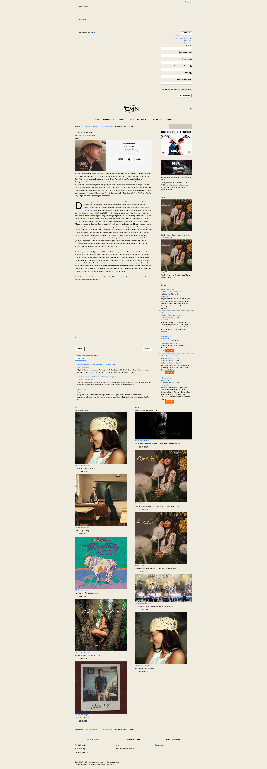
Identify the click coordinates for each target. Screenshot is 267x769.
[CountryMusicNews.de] (131, 109)
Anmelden (80, 359)
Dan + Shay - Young (82, 531)
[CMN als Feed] (188, 126)
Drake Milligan (165, 380)
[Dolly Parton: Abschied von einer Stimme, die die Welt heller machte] (163, 425)
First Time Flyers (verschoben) (171, 292)
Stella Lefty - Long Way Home (85, 468)
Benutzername (84, 7)
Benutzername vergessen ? (182, 38)
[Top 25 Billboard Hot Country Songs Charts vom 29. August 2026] (176, 255)
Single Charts (165, 272)
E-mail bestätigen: (183, 79)
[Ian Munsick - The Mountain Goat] (101, 562)
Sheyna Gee (165, 338)
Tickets (169, 351)
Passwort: (186, 59)
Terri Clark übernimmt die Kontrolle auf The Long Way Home (97, 377)
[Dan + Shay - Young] (101, 500)
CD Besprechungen (82, 465)
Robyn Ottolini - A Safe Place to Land (87, 655)
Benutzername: (184, 52)
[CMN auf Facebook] (172, 126)
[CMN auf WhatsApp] (180, 126)
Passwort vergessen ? (184, 36)
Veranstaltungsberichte (143, 603)
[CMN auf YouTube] (184, 126)
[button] (109, 120)
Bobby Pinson (80, 344)
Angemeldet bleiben (86, 32)
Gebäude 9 (164, 320)
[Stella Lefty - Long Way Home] (101, 438)
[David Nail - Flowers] (101, 687)
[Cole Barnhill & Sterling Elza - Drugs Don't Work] (176, 142)
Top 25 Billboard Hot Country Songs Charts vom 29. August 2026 (157, 506)
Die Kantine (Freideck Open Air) (171, 363)
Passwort (82, 19)
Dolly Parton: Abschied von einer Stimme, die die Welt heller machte (158, 444)
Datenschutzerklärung (82, 764)
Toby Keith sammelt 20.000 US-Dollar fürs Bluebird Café (96, 364)
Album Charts (165, 232)
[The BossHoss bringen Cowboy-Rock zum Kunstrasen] (163, 588)
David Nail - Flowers (82, 718)
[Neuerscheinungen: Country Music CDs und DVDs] (176, 167)
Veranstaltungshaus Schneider (171, 343)
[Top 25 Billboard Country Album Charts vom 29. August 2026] (176, 215)
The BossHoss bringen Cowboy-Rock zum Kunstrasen (154, 606)
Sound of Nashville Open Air (170, 358)
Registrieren (188, 40)
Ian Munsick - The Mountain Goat (86, 593)
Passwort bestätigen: (182, 66)
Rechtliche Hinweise (98, 764)
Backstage (164, 296)
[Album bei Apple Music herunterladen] (129, 159)
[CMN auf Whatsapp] (181, 729)
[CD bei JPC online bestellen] (138, 159)
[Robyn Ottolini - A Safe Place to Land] (101, 625)
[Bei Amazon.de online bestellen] (120, 159)
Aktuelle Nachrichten (142, 440)
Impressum (110, 764)
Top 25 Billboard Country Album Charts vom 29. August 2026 (155, 568)
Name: (187, 45)
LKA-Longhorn (165, 385)
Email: (187, 73)
